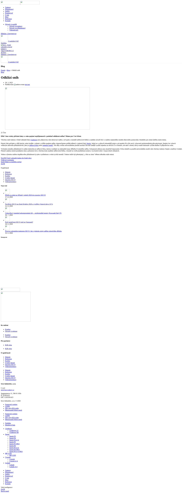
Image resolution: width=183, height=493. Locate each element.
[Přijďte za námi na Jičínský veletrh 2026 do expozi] (31, 266)
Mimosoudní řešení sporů (13, 410)
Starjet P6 (12, 446)
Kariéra (7, 176)
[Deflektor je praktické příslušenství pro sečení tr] (152, 280)
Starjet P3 (12, 436)
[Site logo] (10, 4)
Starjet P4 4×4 (14, 440)
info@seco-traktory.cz (7, 390)
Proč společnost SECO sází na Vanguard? (19, 222)
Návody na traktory (15, 26)
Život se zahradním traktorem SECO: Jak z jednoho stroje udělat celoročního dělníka (33, 231)
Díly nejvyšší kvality (12, 408)
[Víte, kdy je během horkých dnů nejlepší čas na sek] (92, 278)
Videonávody (13, 30)
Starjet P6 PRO (14, 450)
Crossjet (12, 459)
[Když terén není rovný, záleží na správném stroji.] (31, 278)
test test (27, 84)
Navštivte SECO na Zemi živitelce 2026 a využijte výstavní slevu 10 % (29, 204)
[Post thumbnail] (7, 193)
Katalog (7, 329)
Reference (8, 174)
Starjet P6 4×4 (14, 448)
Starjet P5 (12, 442)
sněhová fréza (33, 145)
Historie (7, 172)
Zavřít (3, 164)
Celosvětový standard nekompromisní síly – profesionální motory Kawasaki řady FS (33, 213)
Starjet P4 (12, 438)
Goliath (11, 465)
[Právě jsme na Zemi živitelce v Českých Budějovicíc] (152, 247)
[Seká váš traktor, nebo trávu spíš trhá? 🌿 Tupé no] (31, 245)
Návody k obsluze (11, 331)
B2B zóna (8, 345)
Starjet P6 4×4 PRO (16, 451)
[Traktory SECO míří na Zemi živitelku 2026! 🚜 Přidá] (152, 265)
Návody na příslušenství (17, 28)
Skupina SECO (10, 180)
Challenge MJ (14, 432)
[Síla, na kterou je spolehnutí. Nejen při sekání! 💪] (92, 249)
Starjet (89, 143)
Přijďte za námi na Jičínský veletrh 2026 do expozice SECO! (25, 195)
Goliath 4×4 (13, 467)
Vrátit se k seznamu (7, 160)
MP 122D (12, 455)
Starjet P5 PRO (14, 444)
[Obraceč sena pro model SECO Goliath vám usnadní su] (92, 261)
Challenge (33, 140)
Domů (3, 70)
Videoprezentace (10, 182)
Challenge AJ (13, 430)
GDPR (7, 406)
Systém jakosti (10, 178)
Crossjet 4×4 (13, 461)
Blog (8, 70)
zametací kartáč (48, 145)
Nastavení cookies (11, 404)
